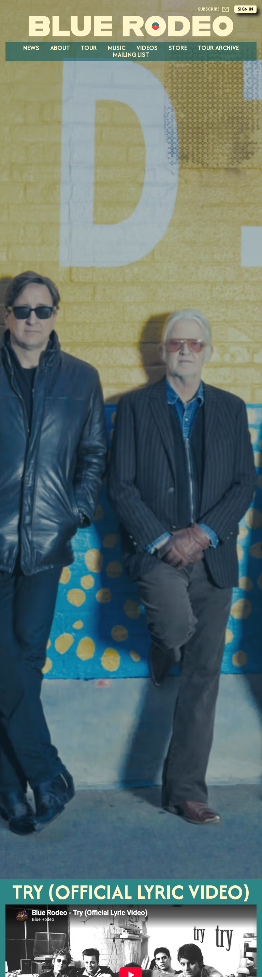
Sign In (245, 9)
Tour (89, 47)
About (60, 47)
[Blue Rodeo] (131, 26)
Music (117, 47)
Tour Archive (218, 47)
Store (178, 47)
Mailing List (131, 54)
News (31, 47)
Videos (147, 47)
